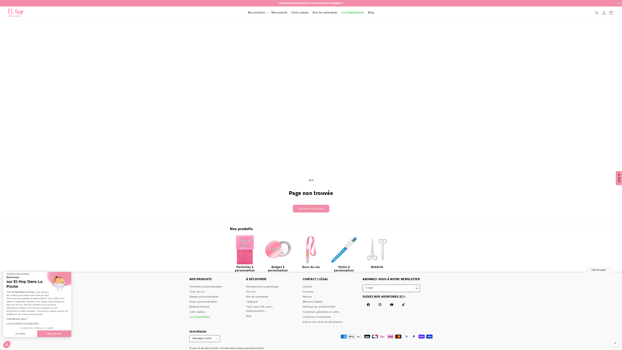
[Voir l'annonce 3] (619, 3)
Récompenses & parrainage (262, 287)
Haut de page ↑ (599, 269)
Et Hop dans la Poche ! (209, 348)
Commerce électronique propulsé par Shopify (242, 348)
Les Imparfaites (200, 317)
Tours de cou (197, 292)
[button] (258, 13)
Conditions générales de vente (321, 312)
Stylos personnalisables (204, 302)
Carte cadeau (197, 312)
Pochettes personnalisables (206, 287)
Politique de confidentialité (319, 307)
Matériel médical (199, 307)
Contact (307, 287)
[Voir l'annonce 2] (617, 3)
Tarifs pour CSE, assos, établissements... (259, 309)
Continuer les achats (311, 208)
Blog (248, 316)
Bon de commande (257, 297)
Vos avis (251, 292)
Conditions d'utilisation (317, 317)
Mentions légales (313, 302)
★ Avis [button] (619, 178)
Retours (307, 297)
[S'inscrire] (416, 288)
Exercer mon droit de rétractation (323, 322)
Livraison (308, 292)
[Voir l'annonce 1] (615, 3)
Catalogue (252, 302)
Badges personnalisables (204, 297)
